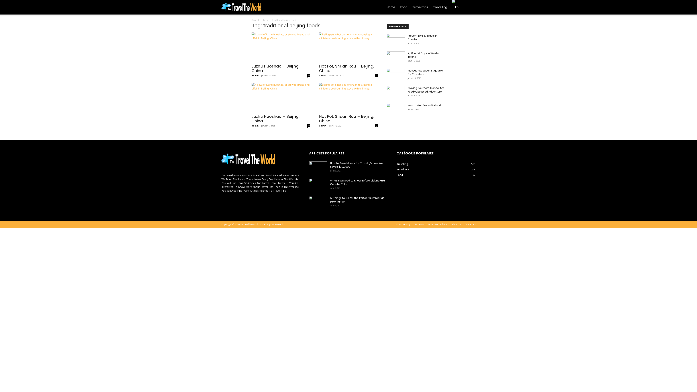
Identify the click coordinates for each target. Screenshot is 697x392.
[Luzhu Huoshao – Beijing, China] (281, 47)
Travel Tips (420, 7)
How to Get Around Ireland (424, 105)
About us (456, 224)
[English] (457, 7)
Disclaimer (419, 224)
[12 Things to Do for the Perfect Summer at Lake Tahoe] (318, 202)
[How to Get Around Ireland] (396, 110)
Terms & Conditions (438, 224)
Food (403, 7)
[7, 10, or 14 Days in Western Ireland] (396, 57)
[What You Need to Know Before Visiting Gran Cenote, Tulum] (318, 185)
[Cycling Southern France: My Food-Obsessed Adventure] (396, 92)
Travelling (440, 7)
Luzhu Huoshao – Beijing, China (275, 68)
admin (255, 75)
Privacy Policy (403, 224)
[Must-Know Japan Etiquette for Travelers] (396, 75)
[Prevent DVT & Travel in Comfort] (396, 40)
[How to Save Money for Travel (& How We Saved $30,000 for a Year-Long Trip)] (318, 167)
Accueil (255, 20)
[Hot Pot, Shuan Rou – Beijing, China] (348, 47)
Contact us (470, 224)
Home (391, 7)
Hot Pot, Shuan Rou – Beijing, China (346, 68)
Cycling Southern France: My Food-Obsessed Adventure (426, 89)
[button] (471, 7)
